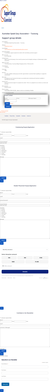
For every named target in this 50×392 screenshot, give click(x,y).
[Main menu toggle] (3, 28)
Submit (3, 177)
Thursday (4, 152)
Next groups (3, 112)
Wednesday (4, 150)
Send (7, 103)
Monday (3, 148)
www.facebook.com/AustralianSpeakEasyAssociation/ (16, 49)
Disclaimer (23, 115)
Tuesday (3, 149)
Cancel (11, 103)
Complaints (18, 115)
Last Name (3, 376)
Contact (8, 106)
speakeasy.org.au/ (8, 46)
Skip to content (3, 0)
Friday (3, 153)
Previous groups (4, 111)
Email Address (4, 364)
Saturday (3, 154)
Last (27, 135)
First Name (3, 370)
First (13, 135)
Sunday (3, 146)
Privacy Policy (12, 115)
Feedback (6, 115)
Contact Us (29, 115)
